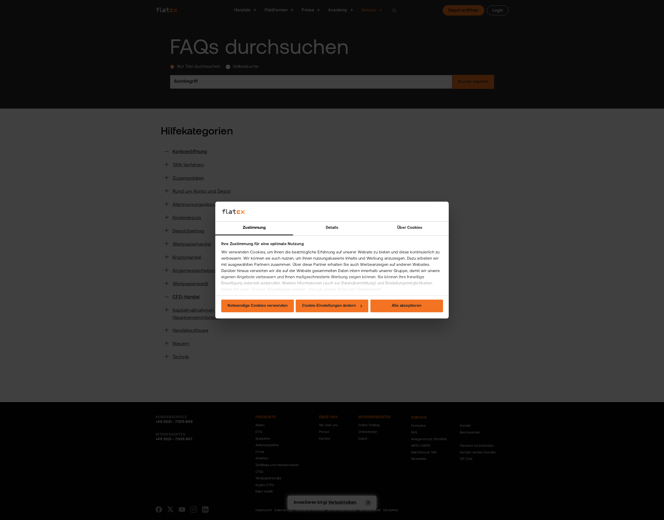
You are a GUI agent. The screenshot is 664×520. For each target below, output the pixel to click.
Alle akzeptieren (406, 306)
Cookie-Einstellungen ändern (329, 306)
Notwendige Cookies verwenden (257, 306)
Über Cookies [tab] (409, 228)
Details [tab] (332, 228)
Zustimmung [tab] (254, 228)
